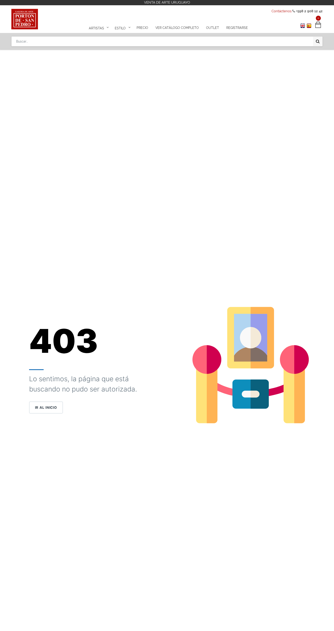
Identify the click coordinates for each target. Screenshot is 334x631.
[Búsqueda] (317, 41)
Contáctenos (282, 11)
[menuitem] (142, 28)
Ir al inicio (46, 407)
